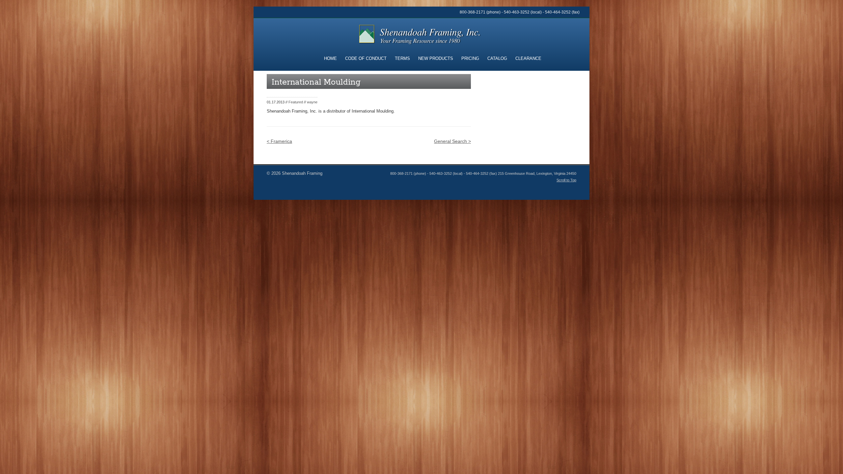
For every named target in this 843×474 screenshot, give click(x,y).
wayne (312, 102)
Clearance (528, 58)
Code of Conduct (366, 58)
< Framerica (279, 141)
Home (330, 58)
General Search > (452, 141)
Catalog (497, 58)
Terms (402, 58)
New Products (435, 58)
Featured (295, 102)
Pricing (470, 58)
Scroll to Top (566, 180)
